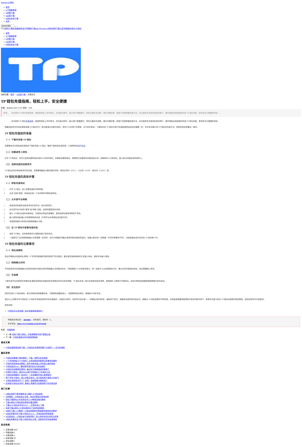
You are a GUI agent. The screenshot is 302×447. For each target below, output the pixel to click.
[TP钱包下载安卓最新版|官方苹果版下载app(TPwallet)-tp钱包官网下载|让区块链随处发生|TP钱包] (41, 29)
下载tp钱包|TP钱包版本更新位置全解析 (22, 402)
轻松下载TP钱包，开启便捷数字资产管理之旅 (31, 334)
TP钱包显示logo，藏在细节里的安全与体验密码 (25, 366)
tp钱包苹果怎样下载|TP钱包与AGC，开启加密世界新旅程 (29, 414)
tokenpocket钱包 (7, 3)
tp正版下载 (10, 16)
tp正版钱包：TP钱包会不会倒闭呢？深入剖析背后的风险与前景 (32, 417)
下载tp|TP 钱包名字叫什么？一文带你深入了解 (25, 405)
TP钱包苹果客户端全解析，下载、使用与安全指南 (27, 358)
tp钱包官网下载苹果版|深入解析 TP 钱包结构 (24, 394)
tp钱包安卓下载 (12, 19)
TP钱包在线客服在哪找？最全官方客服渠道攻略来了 (27, 369)
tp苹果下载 (10, 13)
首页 (7, 7)
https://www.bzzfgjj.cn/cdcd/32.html (31, 324)
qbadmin (27, 320)
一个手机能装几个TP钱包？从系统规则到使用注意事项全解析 (31, 361)
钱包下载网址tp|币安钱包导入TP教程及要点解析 (26, 400)
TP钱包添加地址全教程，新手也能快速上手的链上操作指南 (30, 364)
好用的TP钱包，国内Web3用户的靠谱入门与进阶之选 (28, 372)
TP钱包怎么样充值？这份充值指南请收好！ (26, 311)
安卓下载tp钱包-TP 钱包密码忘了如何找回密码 (25, 408)
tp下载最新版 (11, 10)
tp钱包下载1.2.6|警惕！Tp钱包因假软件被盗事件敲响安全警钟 (31, 411)
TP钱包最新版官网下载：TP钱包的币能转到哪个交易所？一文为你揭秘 (35, 348)
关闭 (7, 21)
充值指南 (29, 121)
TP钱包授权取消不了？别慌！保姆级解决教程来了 (27, 381)
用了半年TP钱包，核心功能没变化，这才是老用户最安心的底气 (32, 378)
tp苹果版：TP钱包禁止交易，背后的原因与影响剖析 (27, 397)
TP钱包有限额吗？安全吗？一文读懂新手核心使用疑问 (28, 375)
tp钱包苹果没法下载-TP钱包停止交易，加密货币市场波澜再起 (31, 419)
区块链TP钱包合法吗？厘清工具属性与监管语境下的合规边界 (31, 383)
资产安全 (81, 146)
